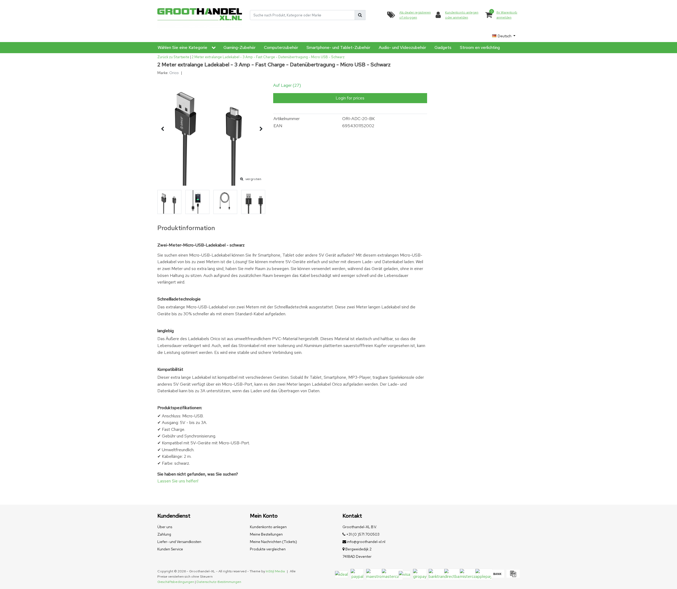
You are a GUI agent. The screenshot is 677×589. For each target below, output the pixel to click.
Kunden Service (170, 549)
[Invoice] (512, 576)
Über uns (164, 526)
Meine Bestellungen (266, 534)
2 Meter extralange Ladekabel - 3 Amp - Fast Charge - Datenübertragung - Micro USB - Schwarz (268, 57)
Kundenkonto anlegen (268, 526)
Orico (174, 72)
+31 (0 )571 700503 (362, 534)
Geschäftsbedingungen (175, 581)
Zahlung (164, 534)
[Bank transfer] (497, 576)
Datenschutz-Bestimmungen (218, 581)
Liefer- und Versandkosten (179, 541)
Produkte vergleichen (268, 549)
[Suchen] (360, 15)
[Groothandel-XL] (199, 15)
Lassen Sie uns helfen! (177, 481)
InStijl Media (275, 571)
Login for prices (350, 98)
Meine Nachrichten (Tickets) (273, 541)
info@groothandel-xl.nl (366, 541)
